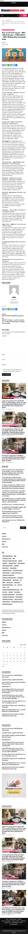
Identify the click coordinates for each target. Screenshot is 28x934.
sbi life (4, 587)
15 (24, 656)
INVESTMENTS (15, 922)
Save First (20, 585)
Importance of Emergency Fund (9, 577)
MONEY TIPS (8, 922)
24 (7, 661)
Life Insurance (10, 582)
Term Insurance (19, 594)
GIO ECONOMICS (14, 924)
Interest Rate (16, 580)
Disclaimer (4, 541)
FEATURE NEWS (5, 29)
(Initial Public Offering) (7, 556)
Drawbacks (16, 565)
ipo (20, 580)
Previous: (13, 314)
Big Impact (5, 563)
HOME (3, 544)
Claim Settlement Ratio (8, 565)
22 (24, 658)
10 (7, 656)
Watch (24, 15)
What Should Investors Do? (17, 602)
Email (3, 359)
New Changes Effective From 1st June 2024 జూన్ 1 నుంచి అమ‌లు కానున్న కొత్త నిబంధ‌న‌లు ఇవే (14, 702)
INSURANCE (11, 29)
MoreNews (20, 930)
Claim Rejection (21, 563)
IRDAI (4, 582)
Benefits (20, 561)
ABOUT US (4, 533)
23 (3, 661)
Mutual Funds (17, 582)
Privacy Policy (5, 547)
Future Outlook (13, 568)
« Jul (3, 666)
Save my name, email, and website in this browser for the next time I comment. (12, 370)
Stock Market (17, 592)
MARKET (20, 919)
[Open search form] (17, 15)
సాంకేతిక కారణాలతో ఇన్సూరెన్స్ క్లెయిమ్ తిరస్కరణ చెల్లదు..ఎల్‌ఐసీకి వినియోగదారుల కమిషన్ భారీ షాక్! (12, 516)
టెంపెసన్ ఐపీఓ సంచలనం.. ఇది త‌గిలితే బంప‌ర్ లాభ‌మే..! (13, 504)
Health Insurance (6, 573)
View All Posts (14, 302)
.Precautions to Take (7, 558)
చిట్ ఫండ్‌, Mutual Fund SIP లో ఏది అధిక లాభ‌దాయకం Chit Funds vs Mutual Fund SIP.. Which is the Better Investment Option (13, 690)
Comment (4, 336)
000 (14, 558)
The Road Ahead (19, 597)
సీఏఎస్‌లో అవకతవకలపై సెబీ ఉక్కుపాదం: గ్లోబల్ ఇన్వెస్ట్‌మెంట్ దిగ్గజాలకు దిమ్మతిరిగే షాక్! (11, 512)
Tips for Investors (18, 599)
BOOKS (21, 922)
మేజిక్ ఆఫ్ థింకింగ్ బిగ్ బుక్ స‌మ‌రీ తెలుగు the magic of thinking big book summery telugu (13, 714)
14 (20, 656)
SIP (21, 589)
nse (15, 585)
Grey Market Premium (17, 570)
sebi (8, 587)
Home (7, 919)
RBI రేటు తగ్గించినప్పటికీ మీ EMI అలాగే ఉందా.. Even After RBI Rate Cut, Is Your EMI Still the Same (13, 710)
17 (7, 658)
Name (3, 354)
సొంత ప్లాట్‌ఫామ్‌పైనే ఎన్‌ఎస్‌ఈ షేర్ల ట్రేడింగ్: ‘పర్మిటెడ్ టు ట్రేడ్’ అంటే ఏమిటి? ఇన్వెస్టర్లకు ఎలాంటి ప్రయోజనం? (14, 508)
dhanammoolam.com (6, 539)
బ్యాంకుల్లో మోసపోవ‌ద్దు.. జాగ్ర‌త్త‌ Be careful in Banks (12, 679)
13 (17, 656)
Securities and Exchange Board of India (11, 589)
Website (4, 364)
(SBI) (15, 556)
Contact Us (4, 536)
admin (4, 42)
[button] (2, 15)
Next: (13, 321)
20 (17, 658)
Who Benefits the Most (7, 604)
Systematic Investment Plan (9, 594)
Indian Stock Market (7, 580)
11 (10, 656)
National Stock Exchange (8, 585)
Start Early (5, 592)
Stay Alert (11, 592)
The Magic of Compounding (8, 597)
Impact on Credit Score (16, 573)
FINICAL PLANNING (14, 397)
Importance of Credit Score (8, 575)
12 (14, 656)
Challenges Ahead (12, 563)
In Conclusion (20, 577)
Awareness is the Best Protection (10, 561)
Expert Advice (5, 568)
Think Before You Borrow (8, 599)
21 (20, 658)
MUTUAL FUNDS (15, 921)
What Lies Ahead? (6, 602)
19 (14, 658)
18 (10, 658)
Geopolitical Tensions (7, 570)
